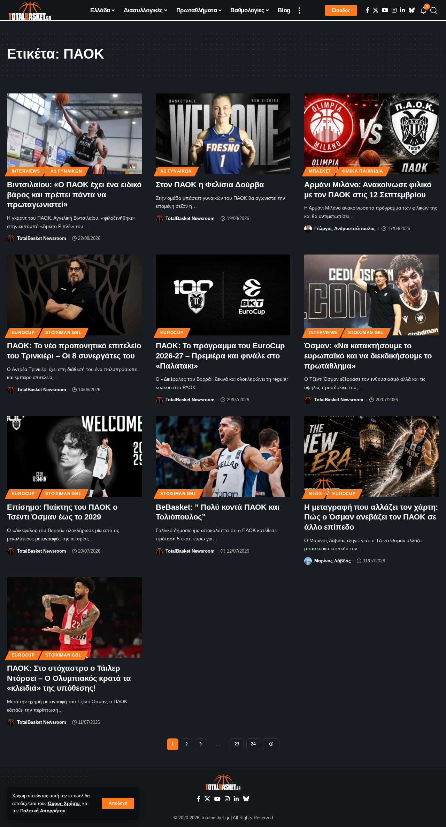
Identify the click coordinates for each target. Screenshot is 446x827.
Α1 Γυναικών (66, 171)
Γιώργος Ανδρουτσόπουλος (345, 228)
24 (253, 744)
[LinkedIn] (402, 10)
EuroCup (23, 333)
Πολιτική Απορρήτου (43, 810)
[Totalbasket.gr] (30, 10)
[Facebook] (367, 10)
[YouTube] (385, 10)
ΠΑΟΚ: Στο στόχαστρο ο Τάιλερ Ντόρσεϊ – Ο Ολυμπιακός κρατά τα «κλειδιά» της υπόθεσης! (69, 678)
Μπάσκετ (320, 171)
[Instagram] (394, 10)
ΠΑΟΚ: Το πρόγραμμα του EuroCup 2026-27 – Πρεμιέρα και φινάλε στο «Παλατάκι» (220, 355)
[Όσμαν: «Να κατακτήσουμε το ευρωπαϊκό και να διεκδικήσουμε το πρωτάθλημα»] (371, 295)
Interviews (26, 171)
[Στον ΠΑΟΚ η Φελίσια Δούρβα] (223, 133)
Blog (315, 494)
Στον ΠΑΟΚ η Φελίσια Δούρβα (210, 184)
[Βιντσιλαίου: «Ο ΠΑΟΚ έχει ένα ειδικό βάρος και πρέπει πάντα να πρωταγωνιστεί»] (74, 133)
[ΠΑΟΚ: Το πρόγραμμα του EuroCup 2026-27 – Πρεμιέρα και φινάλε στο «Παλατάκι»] (223, 295)
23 (236, 744)
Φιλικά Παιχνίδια (362, 171)
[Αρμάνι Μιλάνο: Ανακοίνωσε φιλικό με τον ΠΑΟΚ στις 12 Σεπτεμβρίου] (371, 133)
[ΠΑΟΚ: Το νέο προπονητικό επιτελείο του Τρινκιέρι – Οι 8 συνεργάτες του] (74, 295)
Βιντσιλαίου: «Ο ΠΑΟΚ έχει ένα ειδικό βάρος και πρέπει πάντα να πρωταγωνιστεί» (74, 194)
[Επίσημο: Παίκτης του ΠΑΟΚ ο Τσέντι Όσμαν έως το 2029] (74, 456)
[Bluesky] (411, 10)
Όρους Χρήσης (64, 803)
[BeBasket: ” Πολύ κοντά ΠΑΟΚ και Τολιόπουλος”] (223, 456)
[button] (118, 803)
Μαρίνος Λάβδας (332, 560)
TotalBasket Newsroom (41, 238)
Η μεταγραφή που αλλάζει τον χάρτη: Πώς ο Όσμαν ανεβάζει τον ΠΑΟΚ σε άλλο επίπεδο (371, 517)
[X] (375, 10)
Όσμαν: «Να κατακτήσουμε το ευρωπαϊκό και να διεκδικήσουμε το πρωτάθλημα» (368, 355)
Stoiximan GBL (63, 333)
